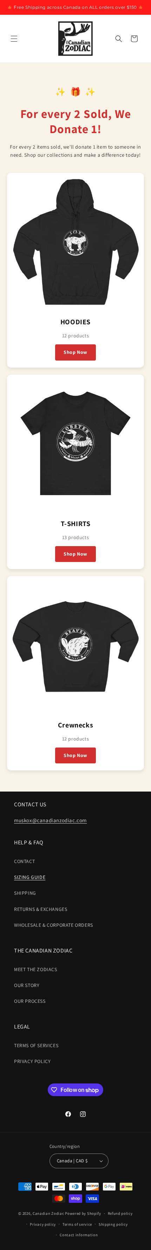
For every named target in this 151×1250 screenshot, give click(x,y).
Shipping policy (113, 1224)
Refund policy (120, 1213)
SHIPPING (25, 893)
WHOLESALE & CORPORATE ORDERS (53, 925)
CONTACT (24, 861)
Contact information (79, 1234)
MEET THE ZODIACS (35, 969)
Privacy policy (43, 1224)
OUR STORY (26, 985)
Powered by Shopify (83, 1213)
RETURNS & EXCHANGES (40, 909)
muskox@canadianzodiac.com (50, 820)
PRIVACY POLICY (32, 1061)
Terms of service (77, 1224)
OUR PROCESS (30, 1001)
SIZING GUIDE (29, 877)
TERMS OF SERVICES (36, 1045)
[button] (14, 38)
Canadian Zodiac (48, 1213)
